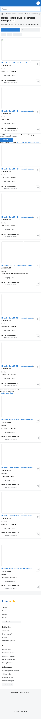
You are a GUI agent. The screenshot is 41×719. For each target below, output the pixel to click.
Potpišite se (6, 139)
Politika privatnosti (8, 653)
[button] (38, 3)
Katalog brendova (7, 663)
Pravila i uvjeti (6, 649)
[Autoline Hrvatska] (12, 3)
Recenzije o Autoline (8, 659)
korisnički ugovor (33, 142)
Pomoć (4, 614)
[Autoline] (2, 14)
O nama (4, 611)
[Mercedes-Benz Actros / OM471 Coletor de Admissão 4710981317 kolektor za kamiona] (20, 555)
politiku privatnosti (21, 142)
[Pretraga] (38, 9)
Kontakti (4, 617)
